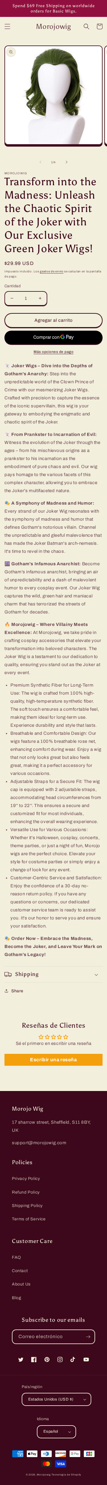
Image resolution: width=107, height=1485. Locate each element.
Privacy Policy (26, 1178)
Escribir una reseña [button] (53, 1059)
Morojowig (44, 1474)
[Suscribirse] (88, 1336)
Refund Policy (26, 1192)
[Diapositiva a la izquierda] (40, 162)
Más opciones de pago (53, 352)
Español (50, 1431)
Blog (16, 1298)
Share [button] (17, 991)
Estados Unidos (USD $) (51, 1399)
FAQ (16, 1257)
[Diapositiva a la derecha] (66, 162)
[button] (7, 26)
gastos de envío (52, 271)
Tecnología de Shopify (66, 1474)
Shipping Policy (27, 1205)
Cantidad (12, 286)
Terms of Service (29, 1219)
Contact (20, 1271)
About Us (21, 1284)
